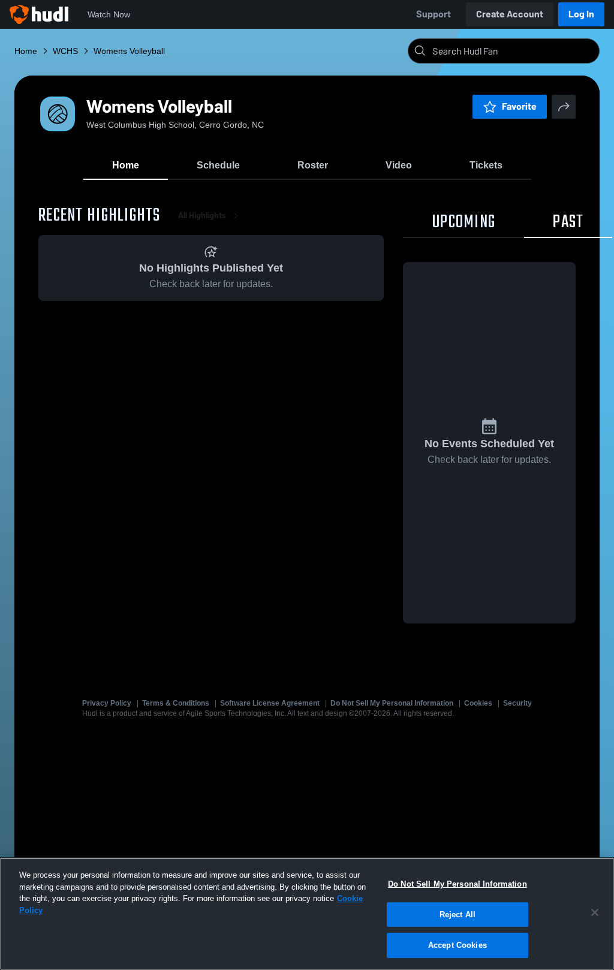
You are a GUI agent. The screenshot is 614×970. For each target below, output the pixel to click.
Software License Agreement (270, 703)
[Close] (595, 912)
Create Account (509, 14)
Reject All (457, 914)
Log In (581, 14)
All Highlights (202, 215)
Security (517, 703)
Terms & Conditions (175, 703)
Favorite (519, 106)
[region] (307, 913)
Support (433, 14)
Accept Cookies (457, 945)
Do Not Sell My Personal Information (391, 703)
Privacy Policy (106, 703)
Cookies (478, 703)
